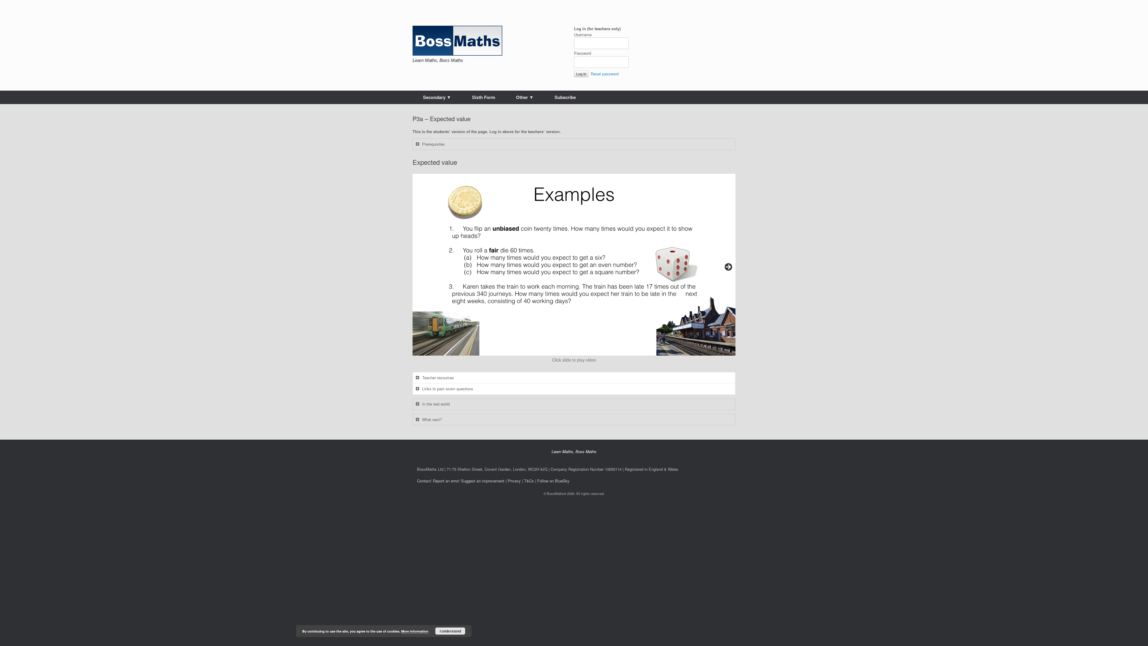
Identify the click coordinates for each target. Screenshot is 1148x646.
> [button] (727, 267)
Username (583, 34)
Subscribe (565, 97)
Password (582, 53)
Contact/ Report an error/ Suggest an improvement (460, 481)
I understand (450, 631)
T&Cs (529, 481)
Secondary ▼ (437, 97)
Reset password (605, 74)
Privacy (514, 481)
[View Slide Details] (574, 265)
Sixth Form (483, 97)
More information (414, 631)
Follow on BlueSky (553, 481)
